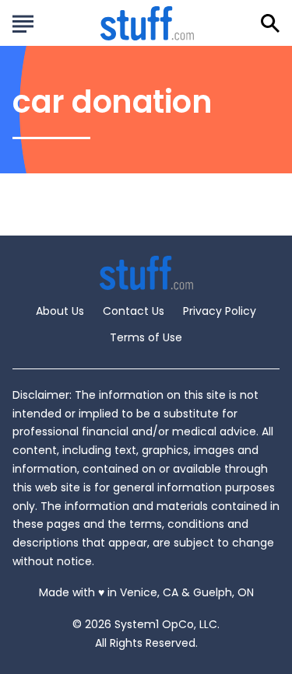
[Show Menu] (22, 21)
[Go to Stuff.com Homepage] (147, 23)
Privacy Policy (219, 311)
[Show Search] (270, 23)
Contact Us (133, 311)
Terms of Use (146, 337)
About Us (60, 311)
